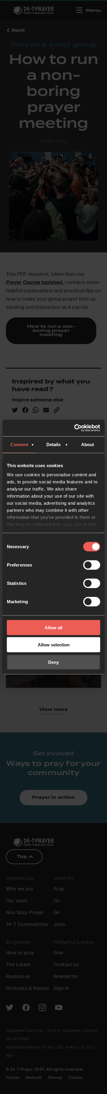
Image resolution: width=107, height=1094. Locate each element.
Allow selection (54, 644)
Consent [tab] (19, 444)
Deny (53, 661)
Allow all (53, 627)
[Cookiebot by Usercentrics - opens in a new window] (75, 428)
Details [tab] (53, 444)
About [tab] (87, 444)
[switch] (91, 564)
